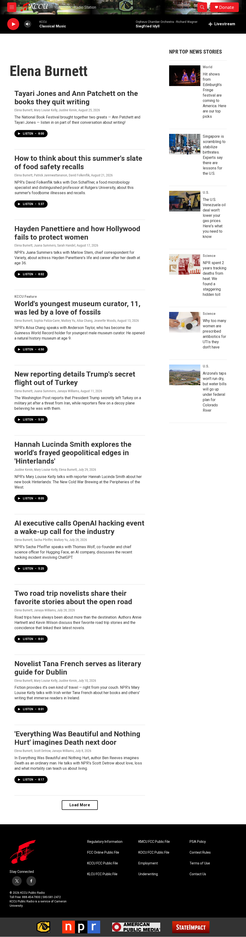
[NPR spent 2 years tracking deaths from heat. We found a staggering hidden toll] (184, 264)
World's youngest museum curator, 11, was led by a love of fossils (77, 307)
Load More (79, 805)
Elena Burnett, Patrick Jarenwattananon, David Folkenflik (52, 175)
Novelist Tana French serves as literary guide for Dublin (77, 667)
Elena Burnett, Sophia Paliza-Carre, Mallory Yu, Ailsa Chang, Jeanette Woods (65, 321)
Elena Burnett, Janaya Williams (35, 610)
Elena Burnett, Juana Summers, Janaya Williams (46, 391)
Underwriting (148, 874)
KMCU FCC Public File (154, 842)
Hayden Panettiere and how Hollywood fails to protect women (77, 232)
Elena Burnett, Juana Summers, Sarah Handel (44, 245)
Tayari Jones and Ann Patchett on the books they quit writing (76, 97)
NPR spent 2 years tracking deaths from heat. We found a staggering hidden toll (214, 279)
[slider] (35, 23)
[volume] (28, 24)
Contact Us (198, 874)
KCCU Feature (25, 296)
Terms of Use (200, 863)
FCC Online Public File (103, 852)
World (207, 67)
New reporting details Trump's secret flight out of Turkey (74, 378)
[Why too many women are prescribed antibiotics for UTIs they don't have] (184, 322)
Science (209, 256)
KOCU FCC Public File (153, 852)
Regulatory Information (105, 842)
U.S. (206, 192)
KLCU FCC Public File (102, 874)
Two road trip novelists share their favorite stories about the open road (73, 597)
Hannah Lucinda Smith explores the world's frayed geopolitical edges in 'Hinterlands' (72, 452)
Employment (148, 863)
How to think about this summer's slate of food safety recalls (78, 162)
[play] (13, 24)
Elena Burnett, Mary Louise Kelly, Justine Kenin (45, 110)
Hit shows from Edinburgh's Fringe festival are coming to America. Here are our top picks (214, 95)
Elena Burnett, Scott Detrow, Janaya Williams (44, 751)
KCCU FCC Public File (102, 863)
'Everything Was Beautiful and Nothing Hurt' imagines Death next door (77, 738)
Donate (226, 7)
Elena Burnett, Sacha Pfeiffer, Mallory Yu (41, 540)
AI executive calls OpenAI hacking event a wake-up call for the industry (79, 527)
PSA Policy (198, 842)
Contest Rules (200, 852)
